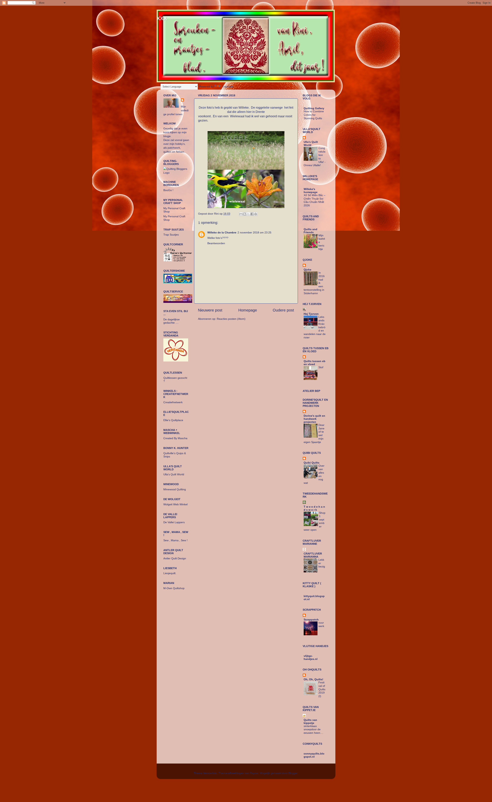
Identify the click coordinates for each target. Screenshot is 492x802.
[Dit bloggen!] (245, 214)
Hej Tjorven (311, 313)
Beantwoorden (216, 243)
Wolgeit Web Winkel (175, 504)
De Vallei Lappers (174, 522)
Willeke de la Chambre (221, 232)
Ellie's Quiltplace (173, 420)
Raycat (254, 773)
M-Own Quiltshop (173, 588)
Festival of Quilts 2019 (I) (321, 689)
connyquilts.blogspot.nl (314, 755)
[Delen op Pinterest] (256, 214)
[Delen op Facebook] (252, 214)
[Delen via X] (248, 214)
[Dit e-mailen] (241, 214)
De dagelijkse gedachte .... (171, 321)
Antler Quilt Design (174, 558)
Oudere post (283, 310)
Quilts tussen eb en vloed (314, 363)
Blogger (293, 773)
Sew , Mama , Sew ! (175, 540)
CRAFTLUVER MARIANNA (313, 555)
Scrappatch (311, 619)
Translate (228, 86)
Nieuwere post (210, 310)
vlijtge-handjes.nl (310, 657)
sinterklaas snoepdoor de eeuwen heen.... (313, 730)
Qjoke (307, 269)
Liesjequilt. (169, 573)
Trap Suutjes (171, 234)
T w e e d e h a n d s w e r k (314, 508)
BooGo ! (168, 190)
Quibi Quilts (311, 462)
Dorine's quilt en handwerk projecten (314, 418)
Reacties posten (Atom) (231, 318)
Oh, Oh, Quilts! (313, 679)
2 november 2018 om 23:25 (254, 232)
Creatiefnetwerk (173, 402)
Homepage (247, 310)
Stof (320, 367)
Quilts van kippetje (310, 721)
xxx (162, 18)
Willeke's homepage (310, 190)
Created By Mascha (175, 438)
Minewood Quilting (174, 489)
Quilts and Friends (310, 231)
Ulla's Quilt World (173, 474)
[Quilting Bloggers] (176, 172)
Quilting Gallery (314, 108)
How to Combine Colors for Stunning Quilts (314, 115)
